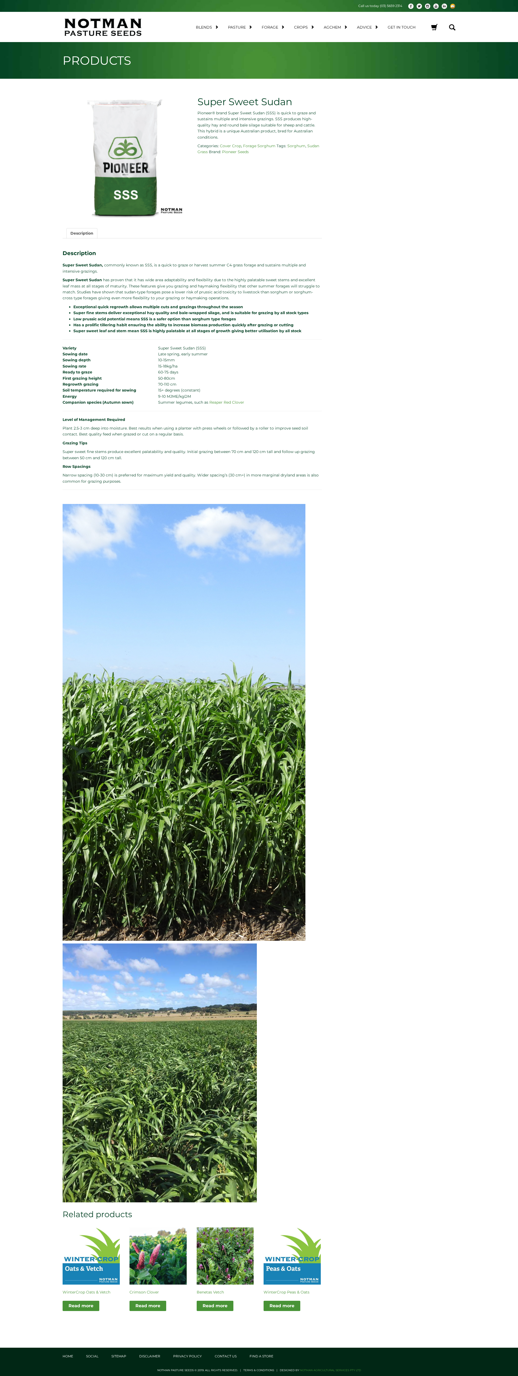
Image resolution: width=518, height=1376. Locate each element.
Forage (270, 27)
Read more (81, 1305)
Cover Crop (230, 145)
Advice (364, 27)
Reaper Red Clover (226, 402)
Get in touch (401, 27)
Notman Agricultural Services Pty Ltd (330, 1370)
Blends (204, 27)
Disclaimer (149, 1356)
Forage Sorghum (259, 145)
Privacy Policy (187, 1356)
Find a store (261, 1356)
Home (68, 1356)
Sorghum (296, 145)
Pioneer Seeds (235, 151)
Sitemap (118, 1356)
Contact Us (226, 1356)
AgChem (332, 27)
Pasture (237, 27)
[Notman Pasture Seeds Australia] (109, 27)
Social (92, 1356)
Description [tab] (81, 233)
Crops (301, 27)
